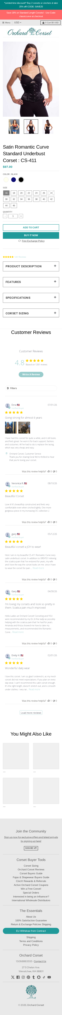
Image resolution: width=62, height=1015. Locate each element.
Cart (52, 22)
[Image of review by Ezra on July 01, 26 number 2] (24, 428)
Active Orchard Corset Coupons (31, 885)
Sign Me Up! (31, 848)
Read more (38, 568)
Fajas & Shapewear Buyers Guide (31, 877)
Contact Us (40, 961)
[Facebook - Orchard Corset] (18, 977)
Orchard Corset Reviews (31, 869)
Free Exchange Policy (33, 241)
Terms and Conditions (31, 941)
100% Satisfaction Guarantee (31, 920)
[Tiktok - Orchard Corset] (44, 977)
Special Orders (31, 892)
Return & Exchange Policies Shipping (31, 924)
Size (5, 188)
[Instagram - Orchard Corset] (23, 977)
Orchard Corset (35, 1005)
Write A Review (31, 374)
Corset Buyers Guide (31, 873)
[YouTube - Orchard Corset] (49, 977)
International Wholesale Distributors (31, 900)
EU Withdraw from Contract (31, 931)
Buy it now (31, 235)
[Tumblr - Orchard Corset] (33, 977)
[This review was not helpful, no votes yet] (54, 471)
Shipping (31, 937)
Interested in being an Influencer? (31, 896)
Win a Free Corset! (31, 888)
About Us (31, 916)
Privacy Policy (31, 945)
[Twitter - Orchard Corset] (13, 977)
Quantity (7, 212)
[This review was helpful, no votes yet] (49, 471)
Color (10, 174)
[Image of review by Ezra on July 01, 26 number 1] (11, 428)
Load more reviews (31, 712)
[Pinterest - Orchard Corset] (28, 977)
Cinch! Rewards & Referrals (31, 881)
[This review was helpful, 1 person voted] (49, 700)
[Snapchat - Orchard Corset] (39, 977)
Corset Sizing (31, 865)
